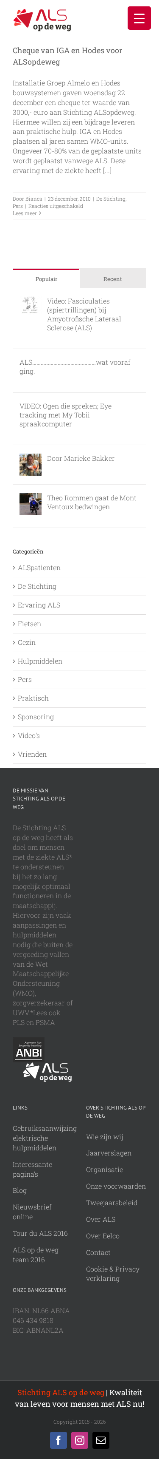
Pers (18, 205)
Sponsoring (36, 716)
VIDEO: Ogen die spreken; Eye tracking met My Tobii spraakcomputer (66, 414)
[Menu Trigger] (139, 18)
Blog (20, 1190)
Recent (112, 279)
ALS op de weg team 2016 (36, 1254)
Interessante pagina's (32, 1169)
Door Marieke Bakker (81, 458)
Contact (98, 1252)
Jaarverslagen (108, 1152)
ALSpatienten (39, 567)
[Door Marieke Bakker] (31, 458)
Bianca (33, 198)
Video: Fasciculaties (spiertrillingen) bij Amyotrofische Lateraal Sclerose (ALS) (84, 314)
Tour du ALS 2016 (40, 1233)
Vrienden (32, 753)
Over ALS (100, 1219)
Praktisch (33, 697)
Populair (46, 279)
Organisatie (104, 1169)
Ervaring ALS (39, 604)
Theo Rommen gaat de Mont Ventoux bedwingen (92, 502)
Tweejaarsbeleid (111, 1202)
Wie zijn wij (104, 1136)
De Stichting (111, 198)
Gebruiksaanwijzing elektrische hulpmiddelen (45, 1138)
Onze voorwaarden (116, 1185)
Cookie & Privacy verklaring (112, 1273)
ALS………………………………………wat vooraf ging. (75, 366)
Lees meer (25, 213)
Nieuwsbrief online (32, 1211)
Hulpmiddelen (40, 660)
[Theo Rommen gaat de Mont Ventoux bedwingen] (31, 497)
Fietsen (29, 623)
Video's (29, 735)
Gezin (27, 642)
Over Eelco (103, 1235)
